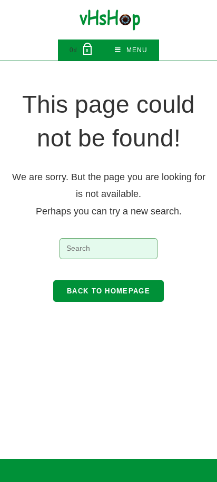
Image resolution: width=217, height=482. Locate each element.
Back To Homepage (108, 291)
